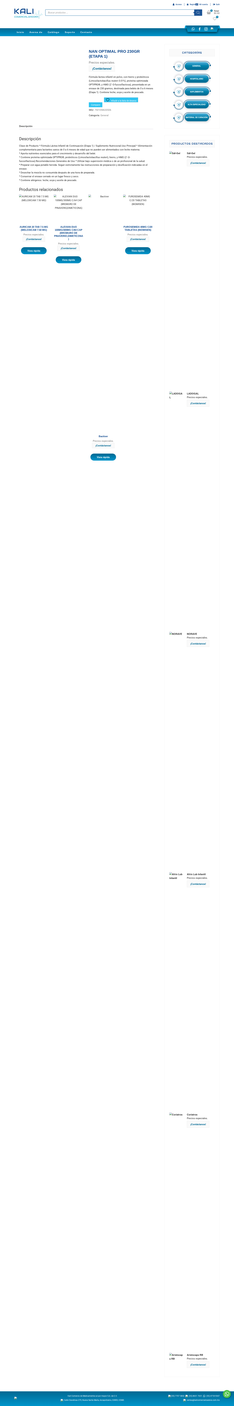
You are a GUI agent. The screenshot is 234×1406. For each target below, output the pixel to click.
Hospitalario (196, 78)
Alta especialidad (197, 104)
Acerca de (35, 32)
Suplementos (196, 91)
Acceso (179, 4)
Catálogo (53, 32)
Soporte (70, 32)
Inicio (20, 32)
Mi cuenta (203, 4)
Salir (218, 4)
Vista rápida (33, 250)
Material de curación (197, 117)
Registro (193, 4)
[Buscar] (198, 12)
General (104, 115)
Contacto (86, 32)
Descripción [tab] (25, 126)
